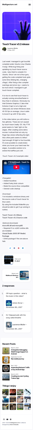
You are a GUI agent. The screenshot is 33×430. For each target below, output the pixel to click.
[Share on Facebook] (14, 248)
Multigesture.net (9, 4)
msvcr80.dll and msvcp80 (12, 225)
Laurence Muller (12, 48)
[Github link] (3, 419)
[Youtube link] (7, 419)
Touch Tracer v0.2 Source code (14, 218)
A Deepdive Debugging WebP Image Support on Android (19, 352)
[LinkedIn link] (10, 419)
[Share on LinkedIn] (23, 248)
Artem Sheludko (14, 424)
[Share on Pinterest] (18, 248)
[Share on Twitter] (10, 248)
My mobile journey (17, 359)
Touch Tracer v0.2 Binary (12, 215)
